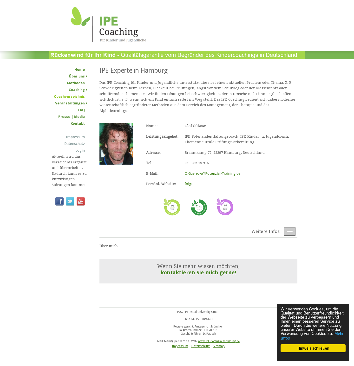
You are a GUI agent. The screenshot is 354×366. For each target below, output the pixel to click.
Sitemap (219, 346)
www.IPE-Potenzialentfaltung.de (219, 341)
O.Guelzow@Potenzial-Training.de (212, 173)
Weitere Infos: (266, 231)
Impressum (180, 346)
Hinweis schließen (313, 348)
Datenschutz (200, 346)
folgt (189, 184)
